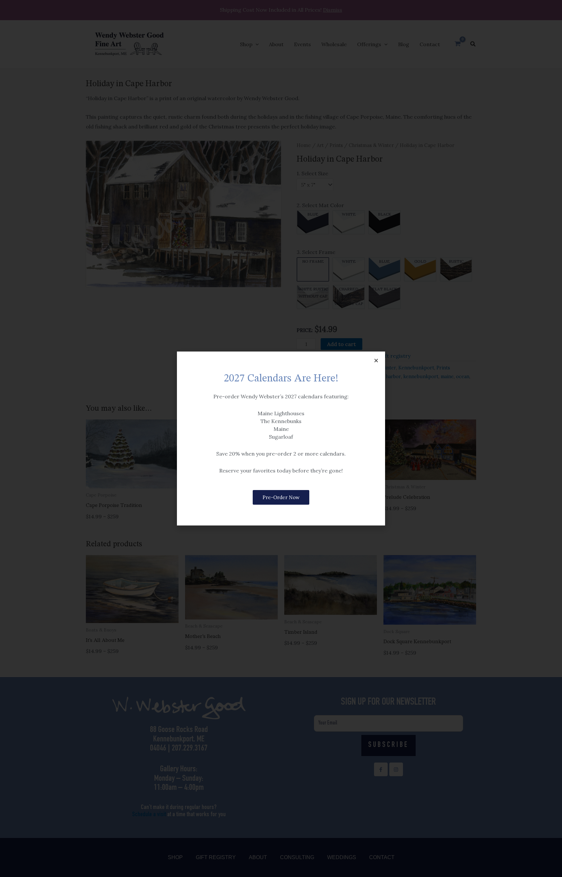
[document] (281, 438)
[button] (376, 360)
